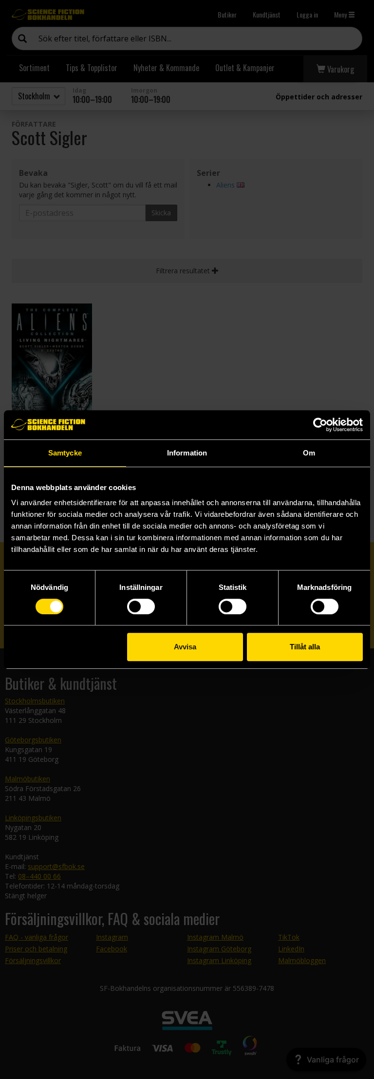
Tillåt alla (305, 647)
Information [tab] (187, 453)
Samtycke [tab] (65, 453)
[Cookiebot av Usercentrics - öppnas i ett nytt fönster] (320, 424)
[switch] (141, 606)
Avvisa (185, 647)
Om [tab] (309, 453)
